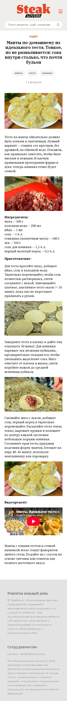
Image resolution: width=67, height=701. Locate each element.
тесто (32, 73)
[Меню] (60, 11)
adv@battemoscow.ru (32, 654)
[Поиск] (58, 24)
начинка (47, 73)
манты (19, 73)
